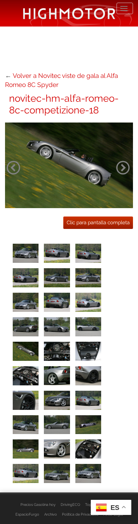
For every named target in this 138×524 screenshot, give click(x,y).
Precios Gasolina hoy (38, 504)
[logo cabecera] (69, 13)
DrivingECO (70, 504)
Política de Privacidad (80, 514)
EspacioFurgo (27, 514)
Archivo (50, 514)
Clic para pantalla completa (98, 223)
